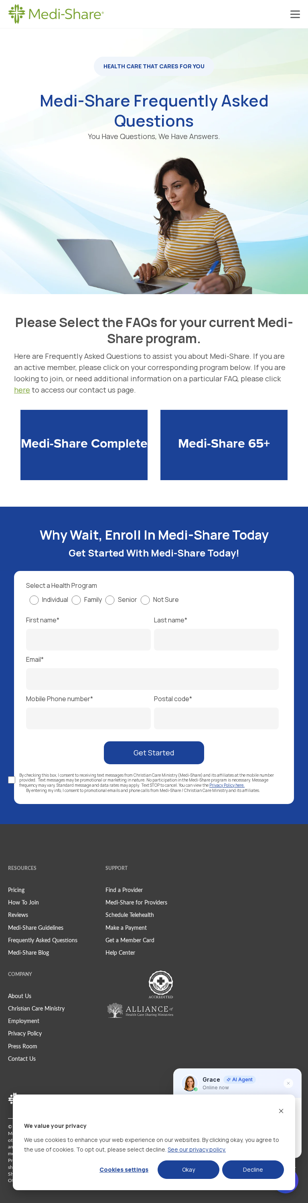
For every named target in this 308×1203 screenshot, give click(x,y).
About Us (19, 996)
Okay (188, 1169)
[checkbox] (152, 605)
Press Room (22, 1047)
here (22, 390)
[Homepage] (56, 14)
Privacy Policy (25, 1034)
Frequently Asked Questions (42, 940)
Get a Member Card (129, 940)
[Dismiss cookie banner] (281, 1111)
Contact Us (22, 1059)
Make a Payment (126, 928)
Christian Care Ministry (36, 1009)
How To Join (23, 903)
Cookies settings (123, 1169)
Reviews (18, 915)
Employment (23, 1021)
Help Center (120, 953)
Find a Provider (124, 890)
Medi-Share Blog (28, 953)
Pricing (16, 890)
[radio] (47, 603)
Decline (253, 1169)
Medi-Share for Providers (136, 903)
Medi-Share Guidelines (35, 928)
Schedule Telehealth (129, 915)
